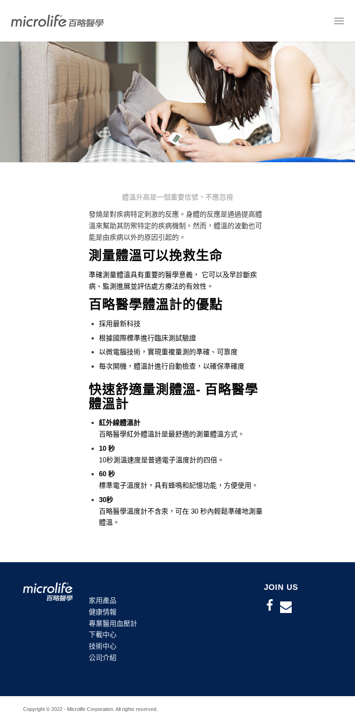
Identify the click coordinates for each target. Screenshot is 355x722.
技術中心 (102, 646)
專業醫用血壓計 (113, 623)
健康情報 (102, 612)
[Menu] (339, 20)
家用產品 (102, 600)
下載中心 (102, 634)
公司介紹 (102, 657)
